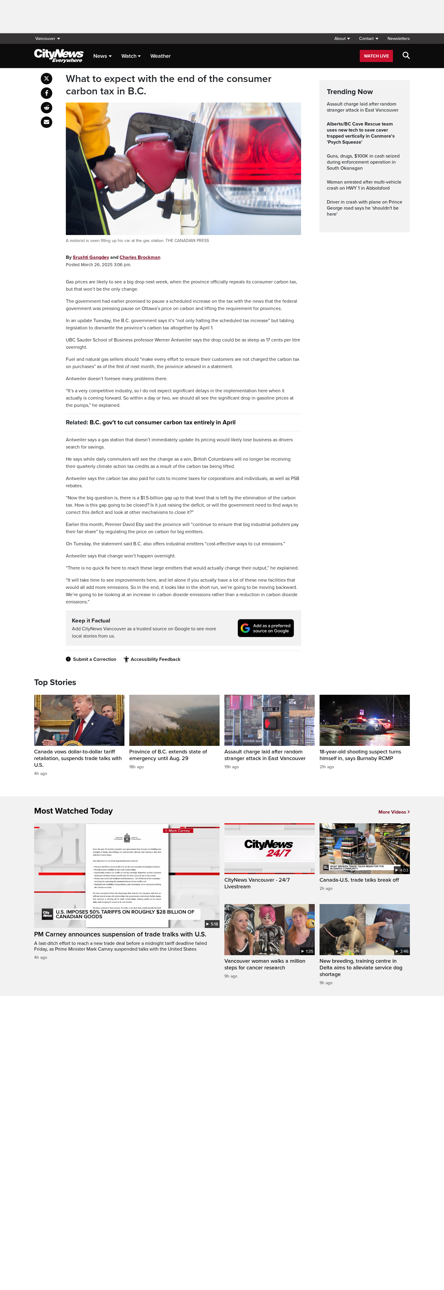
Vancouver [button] (45, 38)
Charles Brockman (140, 257)
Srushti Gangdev (91, 257)
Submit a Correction (94, 659)
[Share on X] (46, 78)
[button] (342, 38)
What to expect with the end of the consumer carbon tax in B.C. (169, 85)
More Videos (392, 812)
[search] (406, 56)
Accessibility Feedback (155, 659)
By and (113, 257)
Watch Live (376, 56)
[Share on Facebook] (46, 93)
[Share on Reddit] (46, 107)
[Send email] (46, 122)
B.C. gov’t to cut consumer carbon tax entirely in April (163, 422)
